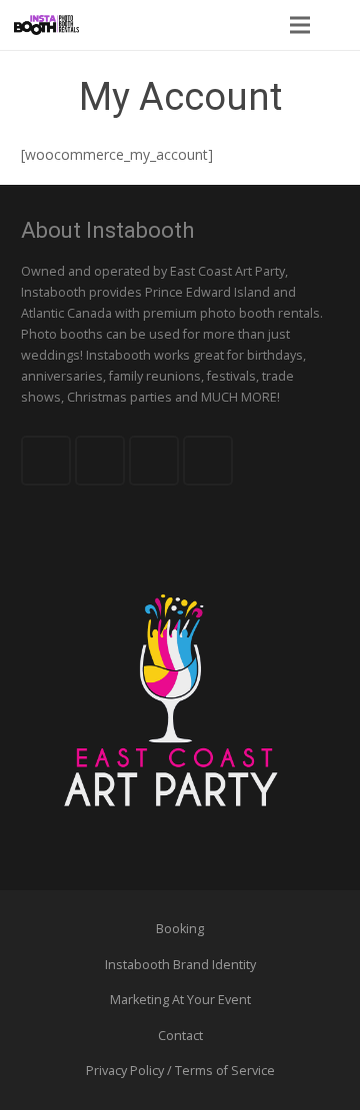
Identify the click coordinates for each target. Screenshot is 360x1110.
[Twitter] (100, 461)
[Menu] (299, 25)
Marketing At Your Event (180, 999)
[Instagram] (208, 461)
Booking (180, 928)
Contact (180, 1035)
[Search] (339, 25)
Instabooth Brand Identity (180, 964)
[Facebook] (46, 461)
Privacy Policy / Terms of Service (180, 1070)
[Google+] (154, 461)
